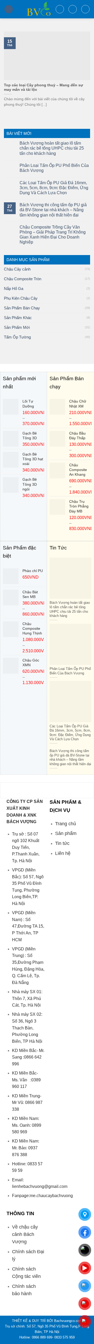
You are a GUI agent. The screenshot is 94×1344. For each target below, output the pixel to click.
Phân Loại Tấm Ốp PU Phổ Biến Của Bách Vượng (54, 168)
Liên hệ (62, 853)
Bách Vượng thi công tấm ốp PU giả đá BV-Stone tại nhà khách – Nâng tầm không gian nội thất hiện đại (53, 210)
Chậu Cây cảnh (17, 269)
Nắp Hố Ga (13, 288)
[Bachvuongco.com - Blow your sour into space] (34, 9)
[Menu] (8, 9)
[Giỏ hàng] (85, 9)
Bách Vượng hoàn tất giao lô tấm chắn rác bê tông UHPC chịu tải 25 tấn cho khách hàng (52, 148)
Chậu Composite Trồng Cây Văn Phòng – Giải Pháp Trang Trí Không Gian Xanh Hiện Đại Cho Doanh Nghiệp (53, 235)
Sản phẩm (66, 833)
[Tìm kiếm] (60, 9)
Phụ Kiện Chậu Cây (21, 298)
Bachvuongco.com (68, 1321)
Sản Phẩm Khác (18, 317)
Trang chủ (65, 823)
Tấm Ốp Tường (17, 337)
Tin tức (62, 843)
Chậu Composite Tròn (22, 279)
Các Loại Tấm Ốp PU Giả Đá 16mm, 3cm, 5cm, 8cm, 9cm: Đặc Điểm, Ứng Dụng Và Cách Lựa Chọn (54, 188)
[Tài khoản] (72, 9)
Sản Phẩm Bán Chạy (22, 308)
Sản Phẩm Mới (17, 327)
